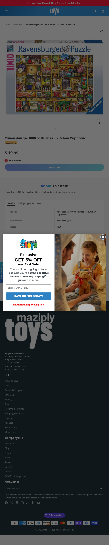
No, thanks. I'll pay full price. (28, 304)
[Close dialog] (103, 237)
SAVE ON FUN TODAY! (28, 296)
